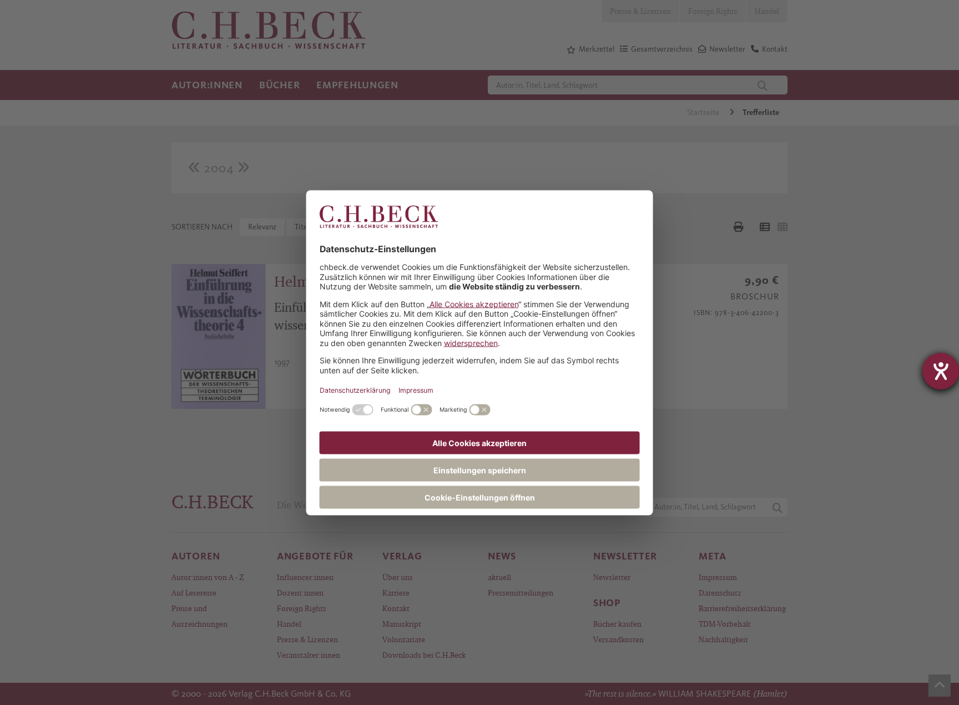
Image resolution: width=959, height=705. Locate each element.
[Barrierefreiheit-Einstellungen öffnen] (940, 371)
